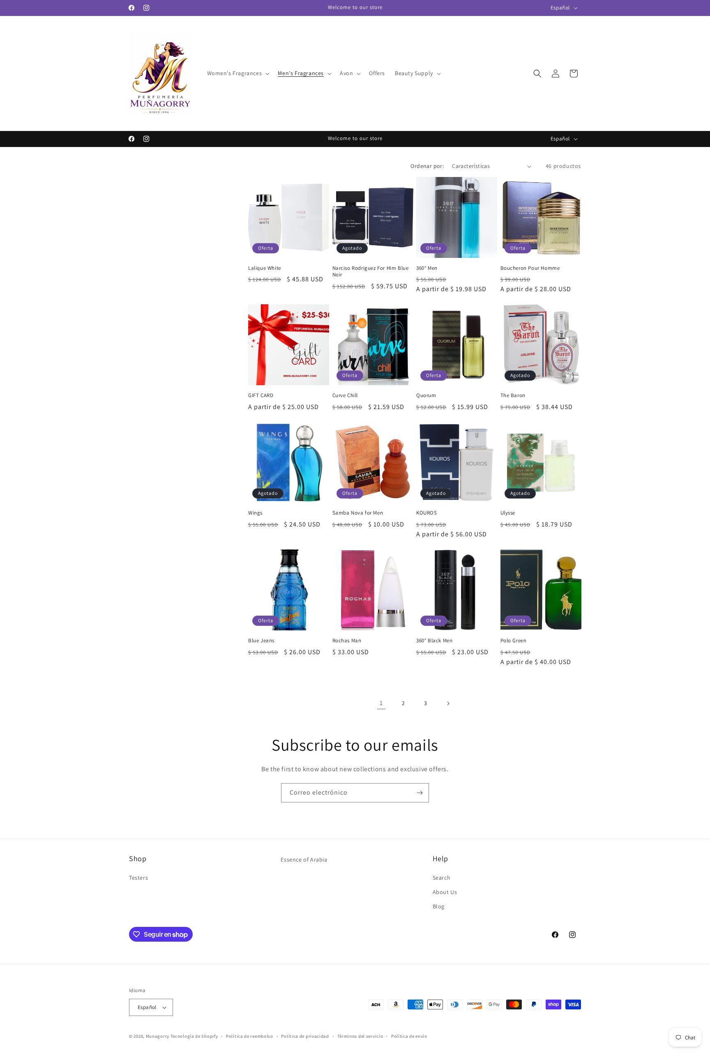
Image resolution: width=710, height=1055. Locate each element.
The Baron (513, 395)
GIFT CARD (260, 395)
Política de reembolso (249, 1036)
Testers (138, 877)
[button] (237, 73)
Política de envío (409, 1036)
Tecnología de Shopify (194, 1036)
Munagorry (157, 1036)
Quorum (426, 395)
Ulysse (508, 513)
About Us (445, 892)
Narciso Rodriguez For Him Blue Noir (370, 271)
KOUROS (426, 513)
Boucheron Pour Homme (530, 268)
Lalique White (264, 268)
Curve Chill (345, 395)
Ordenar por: (427, 166)
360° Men (427, 268)
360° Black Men (434, 640)
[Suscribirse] (419, 792)
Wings (255, 513)
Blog (439, 906)
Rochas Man (347, 640)
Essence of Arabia (304, 859)
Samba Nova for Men (357, 513)
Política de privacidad (305, 1036)
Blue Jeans (261, 640)
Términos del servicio (360, 1036)
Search (442, 877)
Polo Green (513, 640)
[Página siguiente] (448, 703)
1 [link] (381, 703)
